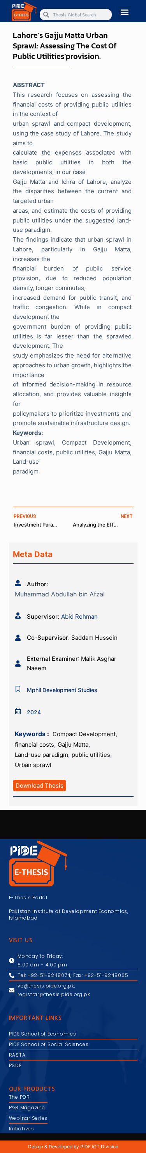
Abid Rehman (79, 616)
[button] (124, 12)
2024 (34, 712)
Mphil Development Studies (62, 690)
